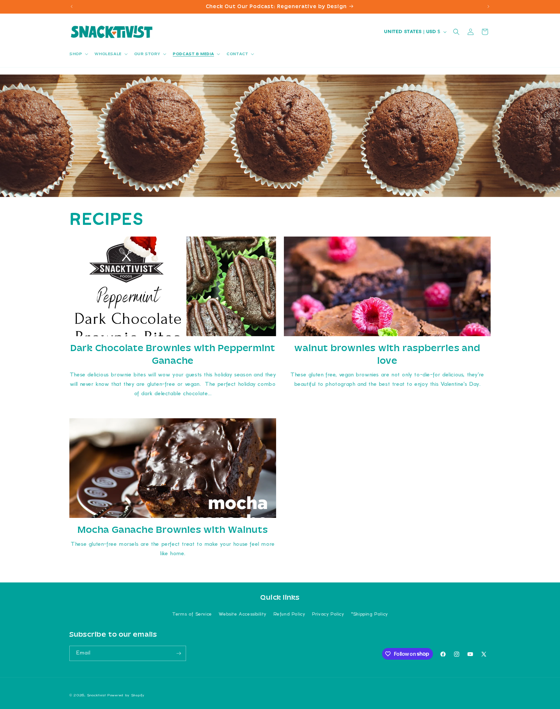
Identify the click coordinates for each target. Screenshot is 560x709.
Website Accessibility (242, 614)
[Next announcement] (488, 6)
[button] (78, 54)
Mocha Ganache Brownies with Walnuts (172, 529)
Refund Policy (289, 614)
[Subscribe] (178, 653)
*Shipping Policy (369, 614)
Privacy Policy (328, 614)
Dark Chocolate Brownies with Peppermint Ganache (172, 354)
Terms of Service (192, 614)
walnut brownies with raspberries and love (387, 354)
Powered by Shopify (126, 695)
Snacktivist (96, 695)
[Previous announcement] (71, 6)
